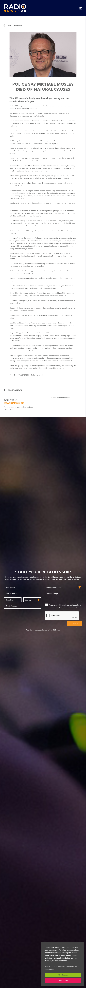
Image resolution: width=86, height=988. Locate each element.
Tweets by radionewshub (61, 397)
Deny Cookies (63, 980)
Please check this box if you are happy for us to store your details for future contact (65, 606)
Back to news (15, 25)
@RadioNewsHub (14, 403)
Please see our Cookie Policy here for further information (62, 967)
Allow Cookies (63, 975)
